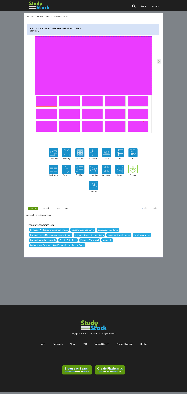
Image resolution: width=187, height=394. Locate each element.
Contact (143, 344)
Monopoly (107, 240)
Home (42, 344)
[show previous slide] (27, 61)
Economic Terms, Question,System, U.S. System (50, 235)
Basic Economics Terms (108, 230)
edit (155, 208)
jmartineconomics (44, 215)
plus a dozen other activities (110, 369)
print (145, 208)
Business (40, 16)
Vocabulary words (142, 235)
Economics (48, 16)
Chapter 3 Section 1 (68, 240)
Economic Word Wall (89, 240)
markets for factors (61, 16)
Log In (143, 6)
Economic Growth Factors (118, 235)
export (66, 208)
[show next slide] (159, 61)
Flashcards (58, 344)
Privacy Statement (125, 344)
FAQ (85, 344)
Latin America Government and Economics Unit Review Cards (57, 245)
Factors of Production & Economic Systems (49, 230)
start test (34, 30)
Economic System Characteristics (89, 235)
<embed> (46, 208)
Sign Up (155, 6)
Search (29, 16)
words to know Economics (82, 230)
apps (58, 208)
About (72, 344)
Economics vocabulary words (43, 240)
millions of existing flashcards (76, 369)
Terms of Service (101, 344)
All (34, 16)
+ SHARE (33, 209)
